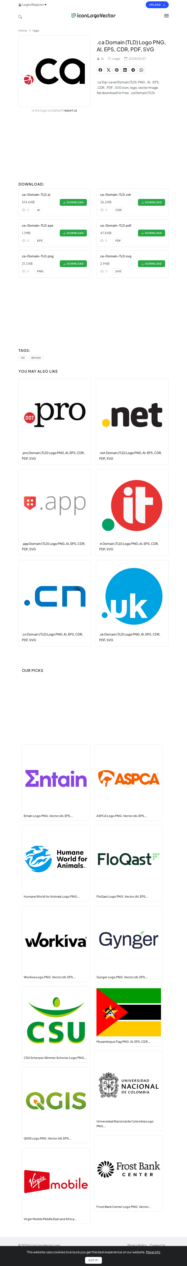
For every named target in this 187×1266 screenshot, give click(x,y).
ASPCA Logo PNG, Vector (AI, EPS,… (121, 816)
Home (22, 30)
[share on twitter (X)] (108, 70)
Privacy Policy (137, 1245)
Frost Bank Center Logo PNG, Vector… (123, 1207)
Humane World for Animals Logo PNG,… (52, 896)
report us (70, 110)
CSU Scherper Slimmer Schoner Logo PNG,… (55, 1058)
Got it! (93, 1260)
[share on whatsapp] (141, 70)
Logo (116, 58)
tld (23, 357)
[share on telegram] (133, 70)
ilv (102, 58)
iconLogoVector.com (45, 1245)
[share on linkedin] (125, 70)
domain (36, 357)
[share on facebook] (100, 70)
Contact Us (158, 1245)
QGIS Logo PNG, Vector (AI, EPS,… (48, 1138)
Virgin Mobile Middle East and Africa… (50, 1219)
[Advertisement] (93, 148)
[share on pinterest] (116, 70)
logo (36, 30)
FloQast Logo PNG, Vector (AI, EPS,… (122, 896)
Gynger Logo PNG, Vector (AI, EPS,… (122, 977)
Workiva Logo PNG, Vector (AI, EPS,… (50, 977)
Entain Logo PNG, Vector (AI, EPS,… (48, 816)
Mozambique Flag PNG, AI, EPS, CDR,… (123, 1041)
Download (74, 202)
